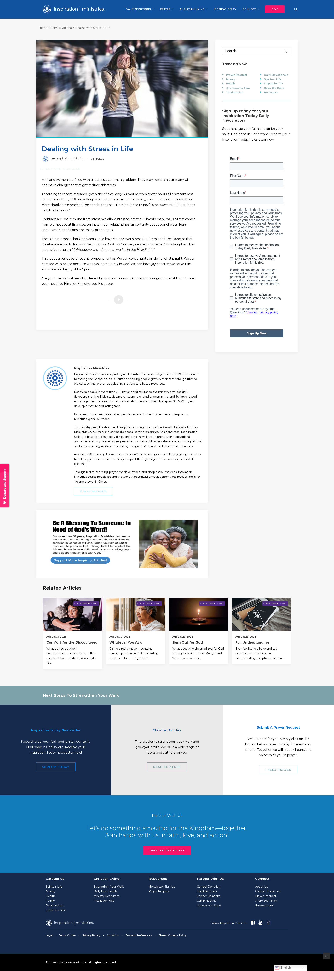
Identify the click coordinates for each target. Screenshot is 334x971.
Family (50, 900)
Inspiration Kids (104, 900)
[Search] (256, 51)
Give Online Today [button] (167, 850)
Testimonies (234, 92)
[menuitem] (139, 9)
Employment (264, 905)
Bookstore (271, 92)
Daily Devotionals (276, 74)
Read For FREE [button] (167, 767)
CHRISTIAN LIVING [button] (192, 9)
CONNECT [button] (249, 9)
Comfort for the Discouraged (72, 642)
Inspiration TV (273, 83)
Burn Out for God (187, 642)
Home (43, 28)
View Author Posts (93, 491)
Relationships (55, 905)
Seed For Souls (207, 891)
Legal (49, 935)
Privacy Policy (91, 935)
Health (230, 83)
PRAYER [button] (165, 9)
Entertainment (56, 910)
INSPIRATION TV (225, 9)
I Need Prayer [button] (278, 769)
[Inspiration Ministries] (74, 9)
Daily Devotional (61, 28)
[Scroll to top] (326, 955)
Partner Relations (208, 896)
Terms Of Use (67, 935)
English (285, 967)
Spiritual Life (272, 79)
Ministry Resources (106, 896)
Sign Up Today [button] (56, 767)
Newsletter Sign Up (162, 886)
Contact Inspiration (268, 891)
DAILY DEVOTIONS (138, 9)
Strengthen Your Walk (109, 886)
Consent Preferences (138, 935)
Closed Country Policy (172, 935)
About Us (261, 886)
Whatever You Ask (125, 642)
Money (230, 79)
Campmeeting (207, 900)
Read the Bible (274, 87)
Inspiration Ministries (70, 158)
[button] (273, 9)
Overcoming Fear (238, 87)
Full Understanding (252, 642)
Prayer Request (236, 74)
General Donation (208, 886)
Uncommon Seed (209, 905)
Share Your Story (266, 900)
